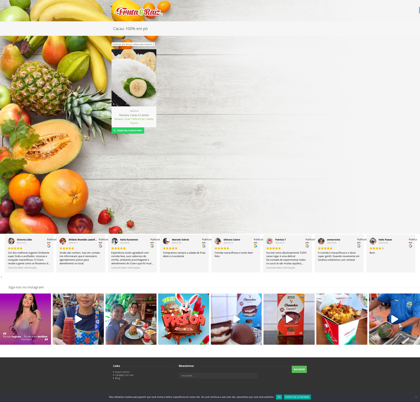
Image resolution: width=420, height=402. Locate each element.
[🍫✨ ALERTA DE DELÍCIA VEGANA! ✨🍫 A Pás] (236, 319)
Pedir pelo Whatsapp (129, 130)
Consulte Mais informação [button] (22, 267)
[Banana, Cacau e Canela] (134, 77)
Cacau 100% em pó (134, 118)
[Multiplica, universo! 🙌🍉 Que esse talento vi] (394, 319)
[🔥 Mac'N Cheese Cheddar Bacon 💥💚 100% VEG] (341, 319)
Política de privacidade (297, 397)
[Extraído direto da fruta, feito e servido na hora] (78, 319)
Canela (149, 118)
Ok (279, 397)
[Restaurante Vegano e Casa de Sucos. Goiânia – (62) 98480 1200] (210, 11)
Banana (118, 118)
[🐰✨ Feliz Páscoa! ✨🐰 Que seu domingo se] (183, 319)
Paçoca (134, 122)
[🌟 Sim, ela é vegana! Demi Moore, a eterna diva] (25, 319)
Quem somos (122, 371)
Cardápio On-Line (124, 375)
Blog (117, 378)
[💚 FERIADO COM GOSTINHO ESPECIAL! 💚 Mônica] (131, 319)
